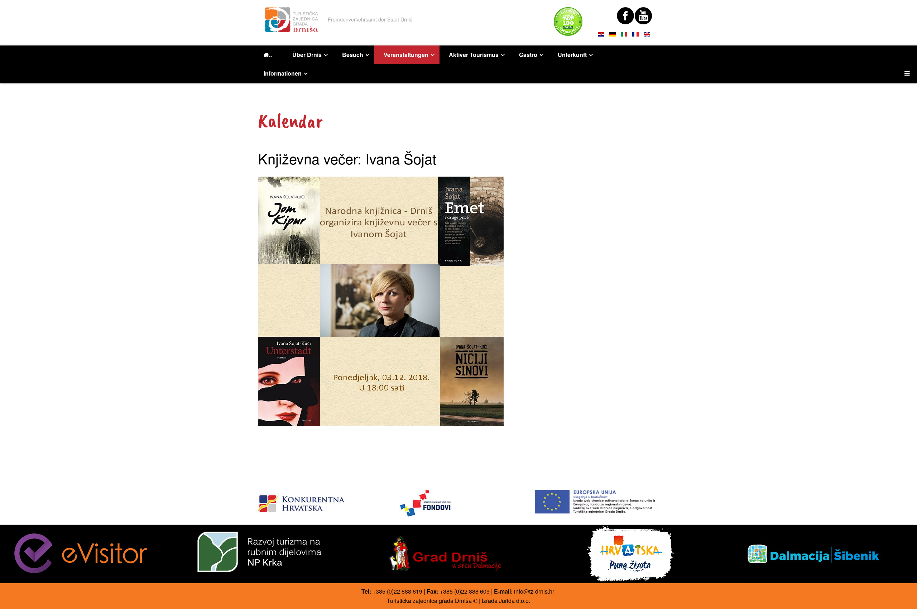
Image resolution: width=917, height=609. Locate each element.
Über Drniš (307, 55)
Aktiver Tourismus (474, 55)
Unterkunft (572, 55)
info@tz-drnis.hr (534, 591)
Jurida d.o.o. (514, 600)
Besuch (352, 55)
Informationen (283, 73)
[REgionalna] (320, 501)
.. (270, 55)
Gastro (528, 55)
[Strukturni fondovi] (459, 504)
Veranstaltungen (406, 55)
